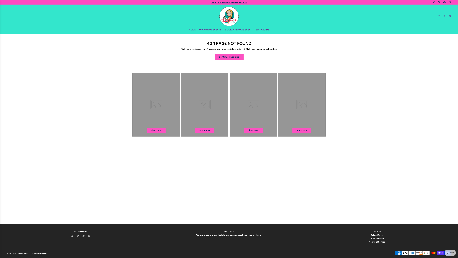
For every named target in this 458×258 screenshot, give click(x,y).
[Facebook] (434, 2)
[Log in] (444, 16)
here (253, 49)
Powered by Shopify (39, 253)
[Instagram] (439, 2)
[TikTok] (449, 2)
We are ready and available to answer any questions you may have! (229, 235)
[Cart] (449, 16)
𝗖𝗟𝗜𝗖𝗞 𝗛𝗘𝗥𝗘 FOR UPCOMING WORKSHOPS (229, 2)
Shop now (156, 130)
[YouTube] (444, 2)
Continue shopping (229, 57)
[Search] (439, 16)
